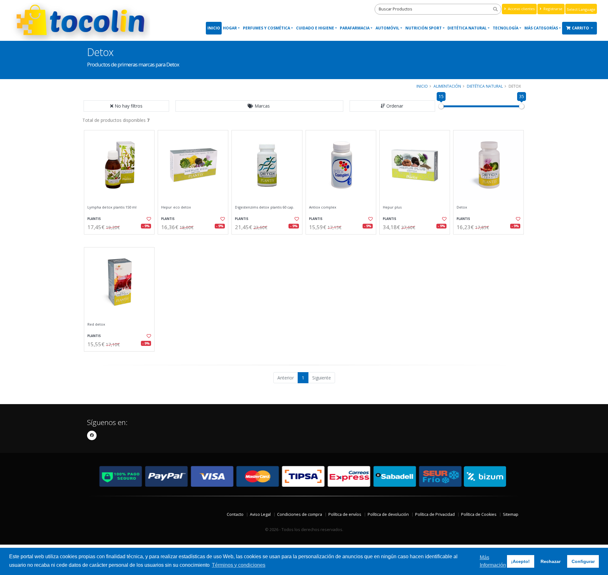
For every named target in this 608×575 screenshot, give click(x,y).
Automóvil (387, 28)
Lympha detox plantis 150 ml (112, 207)
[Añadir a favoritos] (148, 219)
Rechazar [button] (550, 561)
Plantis (94, 219)
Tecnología (505, 28)
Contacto (235, 514)
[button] (259, 106)
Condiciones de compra (299, 514)
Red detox (96, 324)
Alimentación (447, 86)
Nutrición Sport (423, 28)
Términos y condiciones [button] (238, 565)
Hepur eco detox (176, 207)
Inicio (213, 28)
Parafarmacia (355, 28)
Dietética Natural (467, 28)
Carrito (581, 28)
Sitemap (510, 514)
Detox (462, 207)
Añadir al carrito (121, 239)
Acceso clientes (521, 8)
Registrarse (552, 8)
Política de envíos (344, 514)
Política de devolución (388, 514)
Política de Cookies (479, 514)
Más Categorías (541, 28)
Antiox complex (323, 207)
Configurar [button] (583, 561)
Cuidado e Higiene (315, 28)
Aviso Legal (260, 514)
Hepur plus (392, 207)
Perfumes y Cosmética (266, 28)
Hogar (230, 28)
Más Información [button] (493, 561)
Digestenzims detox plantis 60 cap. (264, 207)
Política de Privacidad (435, 514)
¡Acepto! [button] (520, 561)
